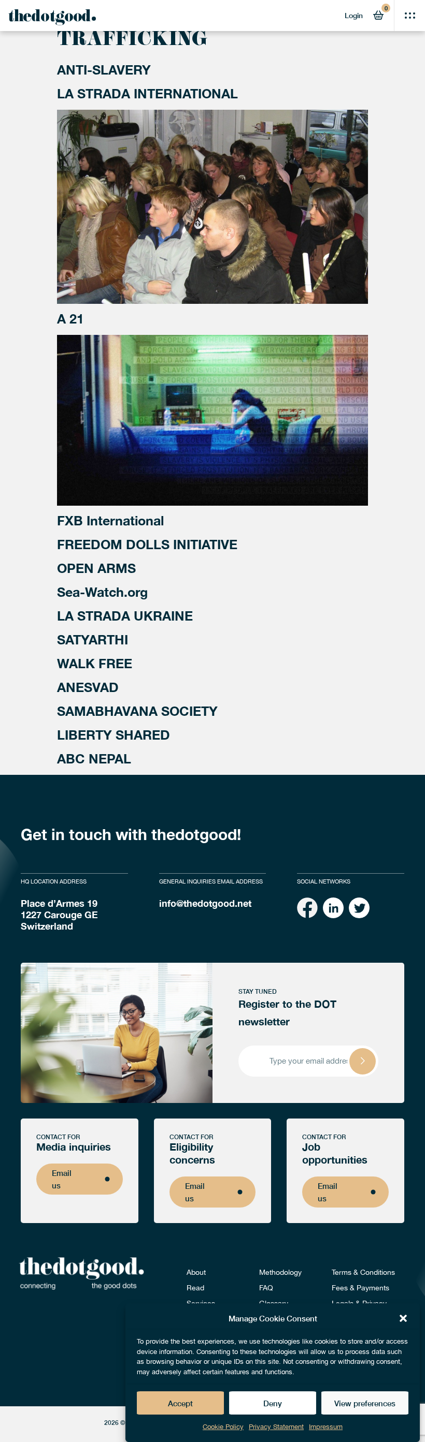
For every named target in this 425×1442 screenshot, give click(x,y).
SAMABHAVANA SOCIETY (137, 710)
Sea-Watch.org (102, 591)
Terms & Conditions (363, 1272)
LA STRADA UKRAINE (125, 615)
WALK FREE (94, 663)
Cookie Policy (223, 1427)
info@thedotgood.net (205, 903)
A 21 (70, 318)
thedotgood (49, 18)
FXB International (110, 520)
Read (195, 1288)
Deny (272, 1403)
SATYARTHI (92, 639)
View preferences (364, 1403)
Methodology (280, 1272)
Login (354, 15)
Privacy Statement (276, 1427)
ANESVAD (88, 687)
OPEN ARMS (96, 568)
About (196, 1272)
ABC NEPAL (94, 758)
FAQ (266, 1288)
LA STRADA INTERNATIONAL (147, 93)
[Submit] (362, 1061)
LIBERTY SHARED (113, 734)
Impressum (326, 1427)
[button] (403, 1318)
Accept (180, 1403)
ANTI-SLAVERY (104, 69)
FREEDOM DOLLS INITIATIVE (147, 544)
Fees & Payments (360, 1288)
